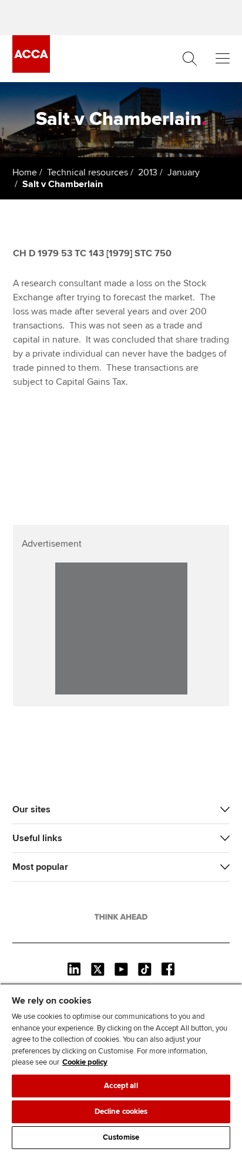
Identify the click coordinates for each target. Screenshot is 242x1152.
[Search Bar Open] (190, 59)
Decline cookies (121, 1111)
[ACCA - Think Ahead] (31, 70)
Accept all (120, 1085)
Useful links (37, 838)
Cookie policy (84, 1062)
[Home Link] (121, 917)
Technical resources (87, 172)
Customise (121, 1137)
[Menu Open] (223, 59)
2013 (147, 172)
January (183, 172)
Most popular (40, 867)
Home (24, 172)
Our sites (31, 809)
